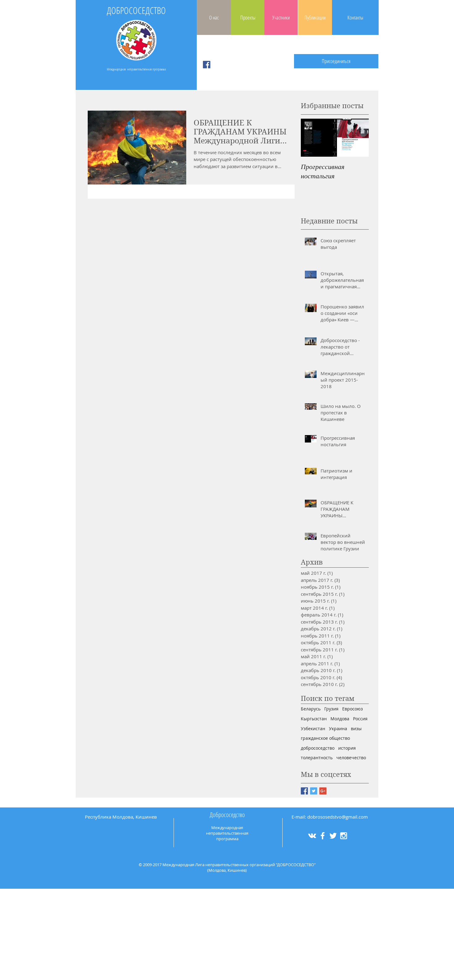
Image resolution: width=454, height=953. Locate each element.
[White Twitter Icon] (333, 836)
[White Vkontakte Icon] (312, 836)
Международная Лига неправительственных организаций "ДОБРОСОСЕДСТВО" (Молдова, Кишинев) (239, 867)
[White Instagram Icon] (343, 836)
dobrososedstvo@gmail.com (337, 817)
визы (356, 728)
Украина (338, 728)
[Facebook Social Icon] (206, 64)
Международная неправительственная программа (136, 69)
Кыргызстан (314, 719)
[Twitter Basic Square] (313, 790)
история (347, 748)
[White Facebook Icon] (322, 836)
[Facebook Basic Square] (304, 790)
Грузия (331, 709)
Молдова (339, 719)
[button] (336, 61)
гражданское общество (325, 738)
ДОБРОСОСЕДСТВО (136, 10)
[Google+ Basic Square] (322, 790)
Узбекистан (313, 728)
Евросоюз (352, 709)
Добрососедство (227, 814)
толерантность (317, 757)
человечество (351, 757)
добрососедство (317, 748)
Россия (360, 719)
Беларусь (311, 709)
